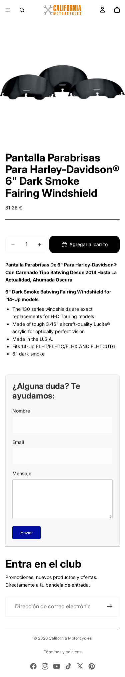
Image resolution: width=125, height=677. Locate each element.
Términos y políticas (62, 651)
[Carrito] (117, 10)
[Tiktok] (68, 666)
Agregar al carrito (88, 244)
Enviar (26, 532)
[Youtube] (57, 666)
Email (18, 442)
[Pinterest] (92, 666)
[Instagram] (45, 666)
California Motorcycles (70, 638)
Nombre (21, 411)
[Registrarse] (110, 607)
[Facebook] (33, 666)
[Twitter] (80, 666)
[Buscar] (22, 10)
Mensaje (21, 473)
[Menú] (7, 10)
